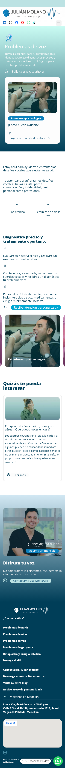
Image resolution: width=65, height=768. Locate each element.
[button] (59, 23)
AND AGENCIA (19, 760)
